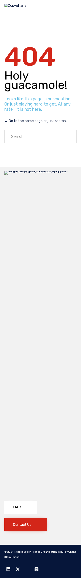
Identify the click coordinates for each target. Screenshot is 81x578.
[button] (20, 507)
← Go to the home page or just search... (36, 121)
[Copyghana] (15, 7)
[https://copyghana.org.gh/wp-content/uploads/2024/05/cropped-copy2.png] (40, 171)
